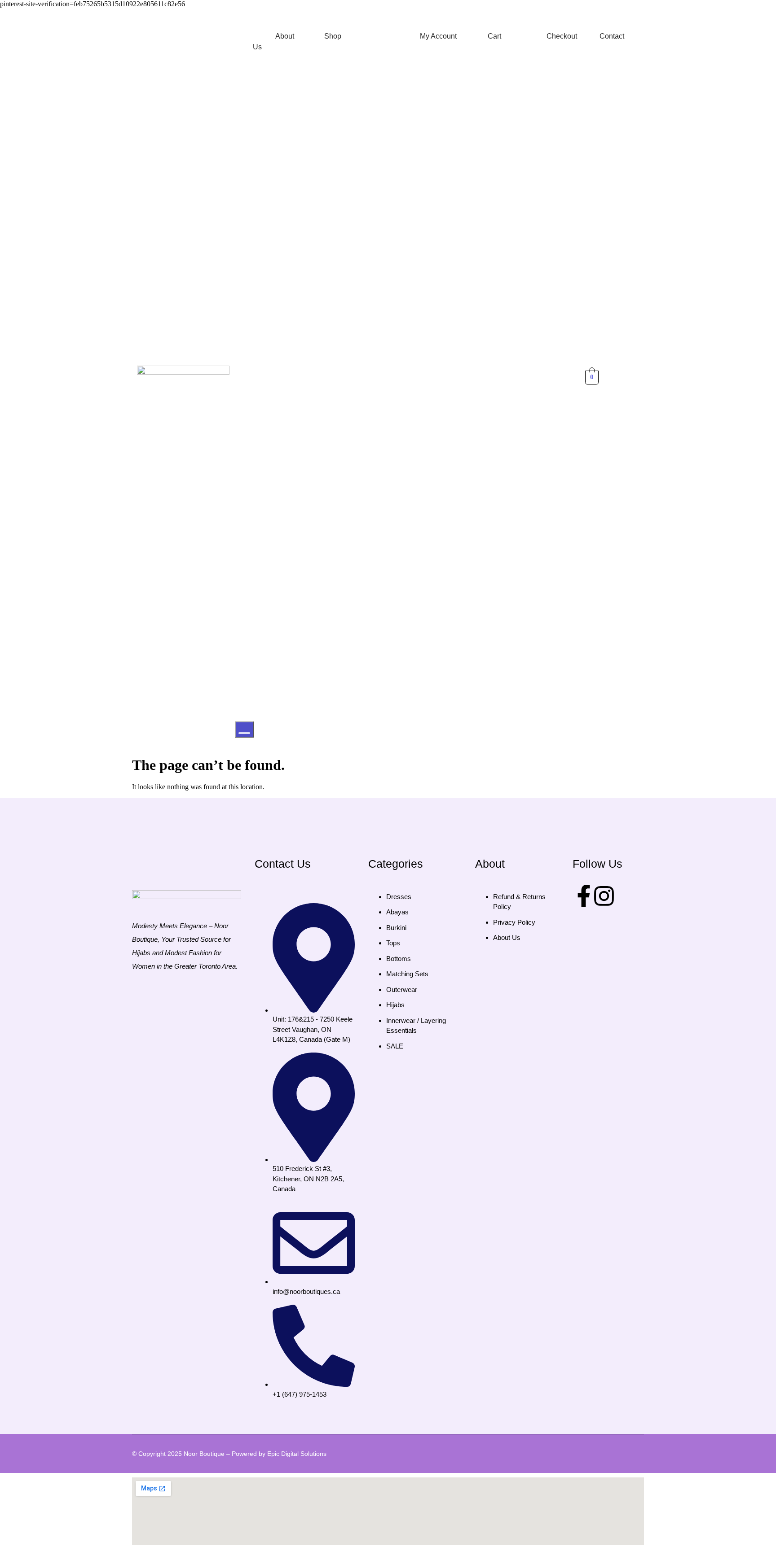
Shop (332, 36)
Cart (494, 36)
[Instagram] (604, 896)
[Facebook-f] (584, 896)
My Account (438, 36)
